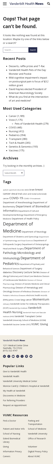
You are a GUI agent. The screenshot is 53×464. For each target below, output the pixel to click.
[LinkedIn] (26, 356)
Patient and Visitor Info (14, 428)
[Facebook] (8, 356)
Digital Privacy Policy (38, 451)
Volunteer (32, 446)
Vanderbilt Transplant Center (28, 316)
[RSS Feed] (4, 356)
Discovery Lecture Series (26, 272)
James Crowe (14, 299)
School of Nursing (11, 433)
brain (32, 189)
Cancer (12, 116)
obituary (6, 304)
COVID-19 (16, 198)
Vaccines (13, 150)
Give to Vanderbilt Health (14, 371)
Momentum (41, 299)
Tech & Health (16, 142)
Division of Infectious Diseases (26, 291)
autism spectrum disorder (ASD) (16, 190)
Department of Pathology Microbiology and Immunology (24, 253)
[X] (22, 356)
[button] (5, 3)
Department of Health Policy (25, 218)
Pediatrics (14, 135)
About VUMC (34, 456)
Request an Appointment (15, 405)
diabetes (7, 272)
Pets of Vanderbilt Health (29, 123)
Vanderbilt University (37, 433)
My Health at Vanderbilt (14, 390)
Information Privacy (12, 451)
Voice (12, 119)
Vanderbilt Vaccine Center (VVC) (17, 324)
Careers (6, 456)
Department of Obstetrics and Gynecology (20, 236)
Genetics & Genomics (20, 146)
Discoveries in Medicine (14, 395)
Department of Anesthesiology (17, 202)
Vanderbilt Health (11, 376)
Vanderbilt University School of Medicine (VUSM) (24, 320)
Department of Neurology (34, 231)
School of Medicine (37, 428)
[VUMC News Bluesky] (30, 356)
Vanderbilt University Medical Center (20, 381)
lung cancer (26, 299)
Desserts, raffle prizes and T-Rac (27, 66)
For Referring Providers (14, 400)
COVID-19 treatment (32, 198)
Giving (6, 446)
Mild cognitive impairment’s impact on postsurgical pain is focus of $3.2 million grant (28, 81)
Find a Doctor (9, 420)
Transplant (15, 139)
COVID (12, 127)
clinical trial (16, 193)
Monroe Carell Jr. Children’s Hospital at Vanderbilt (26, 386)
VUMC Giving (39, 324)
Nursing (13, 131)
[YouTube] (13, 356)
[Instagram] (17, 356)
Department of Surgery (31, 268)
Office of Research (37, 438)
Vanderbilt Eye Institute (18, 308)
